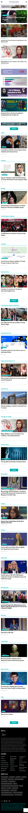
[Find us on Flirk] (6, 801)
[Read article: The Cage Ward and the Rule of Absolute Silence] (14, 453)
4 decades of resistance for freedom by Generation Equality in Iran (11, 290)
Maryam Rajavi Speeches (7, 488)
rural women (15, 788)
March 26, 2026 (4, 524)
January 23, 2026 (4, 662)
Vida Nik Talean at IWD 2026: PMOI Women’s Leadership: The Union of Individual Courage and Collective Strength (13, 577)
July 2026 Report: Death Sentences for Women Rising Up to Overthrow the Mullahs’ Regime (13, 206)
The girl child (13, 790)
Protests (9, 788)
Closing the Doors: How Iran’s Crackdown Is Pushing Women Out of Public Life (12, 114)
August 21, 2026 (4, 43)
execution (24, 777)
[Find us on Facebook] (1, 801)
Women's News (6, 15)
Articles (4, 147)
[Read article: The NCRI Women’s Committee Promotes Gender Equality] (14, 225)
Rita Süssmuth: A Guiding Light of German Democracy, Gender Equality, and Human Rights (13, 687)
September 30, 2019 (5, 237)
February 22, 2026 (5, 610)
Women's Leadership (17, 792)
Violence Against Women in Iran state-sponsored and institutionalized (13, 379)
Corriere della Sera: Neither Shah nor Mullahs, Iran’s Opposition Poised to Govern (13, 548)
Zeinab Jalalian (18, 794)
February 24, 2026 (5, 551)
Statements (4, 258)
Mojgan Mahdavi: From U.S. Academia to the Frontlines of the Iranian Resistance (13, 62)
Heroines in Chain (6, 458)
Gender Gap (10, 779)
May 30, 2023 (4, 326)
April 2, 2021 (4, 354)
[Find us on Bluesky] (9, 801)
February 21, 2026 (5, 497)
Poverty (21, 785)
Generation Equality (19, 779)
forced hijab (4, 779)
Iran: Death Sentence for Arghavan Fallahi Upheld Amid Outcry (14, 18)
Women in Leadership (21, 764)
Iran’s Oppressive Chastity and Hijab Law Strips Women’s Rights (13, 323)
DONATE (14, 128)
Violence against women (7, 792)
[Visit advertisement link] (14, 6)
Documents (4, 174)
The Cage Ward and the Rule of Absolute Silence (13, 462)
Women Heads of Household (7, 794)
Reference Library (6, 319)
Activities (4, 544)
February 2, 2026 (4, 690)
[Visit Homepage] (14, 2)
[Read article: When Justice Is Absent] (14, 706)
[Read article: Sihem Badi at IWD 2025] (14, 624)
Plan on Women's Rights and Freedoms (10, 785)
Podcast (4, 110)
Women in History (6, 683)
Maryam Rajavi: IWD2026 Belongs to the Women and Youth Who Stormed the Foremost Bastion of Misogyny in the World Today (13, 493)
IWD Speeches (5, 572)
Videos (3, 711)
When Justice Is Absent (7, 714)
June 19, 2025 (4, 293)
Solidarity (4, 518)
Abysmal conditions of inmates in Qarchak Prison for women (14, 407)
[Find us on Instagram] (7, 801)
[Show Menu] (1, 2)
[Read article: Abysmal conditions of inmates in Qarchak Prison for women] (14, 397)
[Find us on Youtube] (4, 801)
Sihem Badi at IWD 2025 (7, 632)
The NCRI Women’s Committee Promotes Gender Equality (13, 234)
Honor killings (4, 781)
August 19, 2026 (4, 154)
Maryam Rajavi (13, 756)
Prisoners (4, 788)
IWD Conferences (6, 601)
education (18, 777)
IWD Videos (4, 629)
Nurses (15, 783)
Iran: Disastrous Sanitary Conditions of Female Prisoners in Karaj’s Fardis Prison (13, 262)
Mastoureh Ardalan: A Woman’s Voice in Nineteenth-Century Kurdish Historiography (12, 659)
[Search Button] (26, 2)
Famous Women (5, 655)
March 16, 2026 (4, 581)
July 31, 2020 (4, 410)
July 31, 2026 (4, 209)
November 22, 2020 (5, 382)
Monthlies (4, 202)
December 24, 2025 (5, 716)
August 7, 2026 (4, 117)
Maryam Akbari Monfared (7, 783)
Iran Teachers (12, 781)
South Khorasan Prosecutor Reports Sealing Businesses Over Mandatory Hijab (14, 41)
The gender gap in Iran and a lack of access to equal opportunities (13, 351)
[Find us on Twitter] (2, 801)
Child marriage (5, 777)
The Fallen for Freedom (6, 59)
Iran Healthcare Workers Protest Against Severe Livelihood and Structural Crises (13, 151)
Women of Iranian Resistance (23, 768)
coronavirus (11, 777)
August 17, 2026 (4, 265)
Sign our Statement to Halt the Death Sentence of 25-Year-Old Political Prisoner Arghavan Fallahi (14, 178)
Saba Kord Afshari (5, 790)
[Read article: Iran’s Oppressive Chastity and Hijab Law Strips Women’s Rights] (14, 314)
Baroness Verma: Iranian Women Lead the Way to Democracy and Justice (12, 522)
